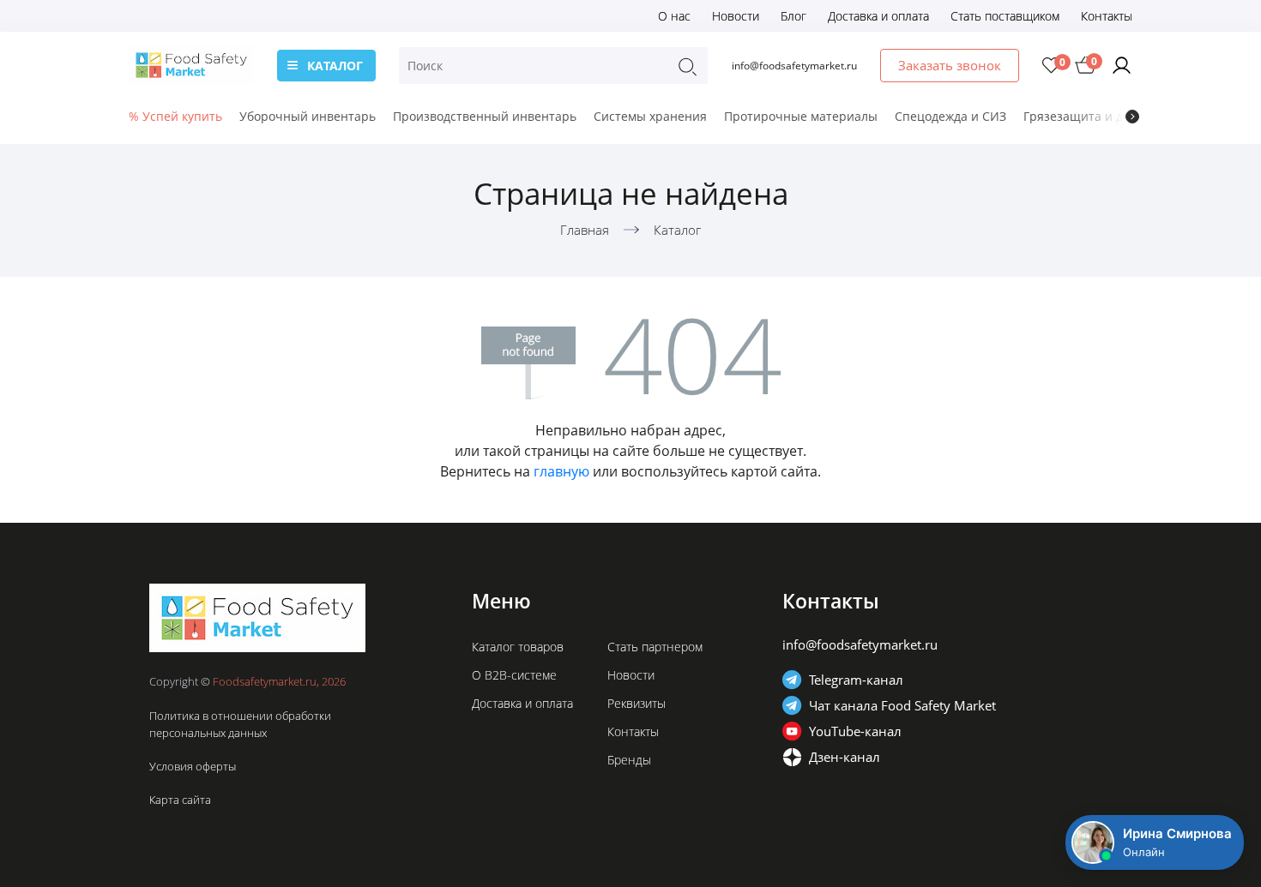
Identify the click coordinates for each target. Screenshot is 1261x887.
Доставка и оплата (878, 16)
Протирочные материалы (801, 116)
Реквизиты (636, 703)
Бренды (629, 760)
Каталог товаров (518, 646)
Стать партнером (655, 646)
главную (561, 471)
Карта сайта (180, 799)
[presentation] (1132, 116)
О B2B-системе (514, 675)
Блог (793, 16)
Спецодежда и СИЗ (950, 116)
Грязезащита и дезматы (1095, 116)
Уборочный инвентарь (307, 116)
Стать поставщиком (1004, 16)
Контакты (1106, 16)
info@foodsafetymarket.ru (794, 65)
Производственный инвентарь (484, 116)
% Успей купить (175, 116)
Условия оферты (192, 766)
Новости (735, 16)
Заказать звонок (949, 65)
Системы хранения (650, 116)
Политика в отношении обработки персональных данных (240, 724)
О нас (674, 16)
